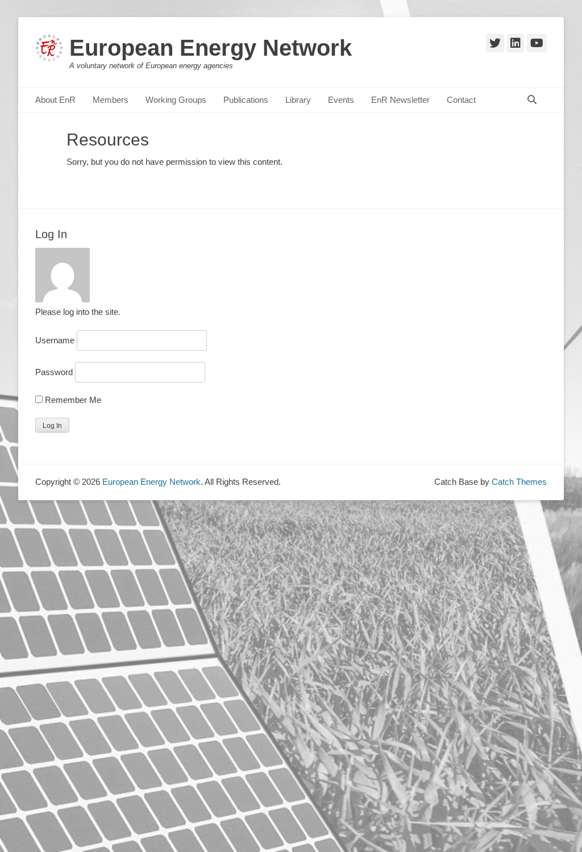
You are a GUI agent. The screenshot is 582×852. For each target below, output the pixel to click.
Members (110, 100)
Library (298, 100)
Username (54, 340)
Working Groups (176, 100)
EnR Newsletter (400, 100)
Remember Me (72, 400)
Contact (461, 100)
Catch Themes (519, 482)
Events (341, 100)
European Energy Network (210, 47)
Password (54, 372)
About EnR (55, 100)
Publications (245, 100)
